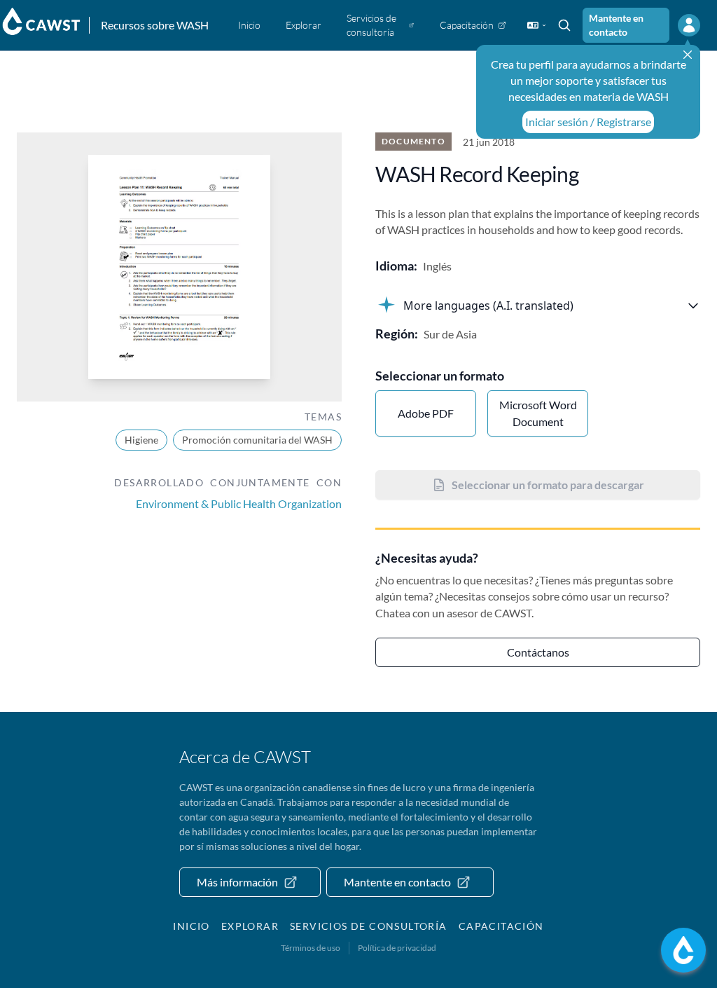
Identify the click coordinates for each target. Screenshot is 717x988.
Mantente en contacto (616, 25)
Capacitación (501, 926)
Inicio (191, 926)
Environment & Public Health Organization (239, 503)
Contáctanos (538, 652)
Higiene (141, 440)
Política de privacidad (397, 947)
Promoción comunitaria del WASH (257, 440)
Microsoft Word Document (538, 413)
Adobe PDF (426, 413)
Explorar (250, 926)
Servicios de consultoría (368, 926)
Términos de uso (310, 947)
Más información (237, 881)
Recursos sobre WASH (155, 25)
